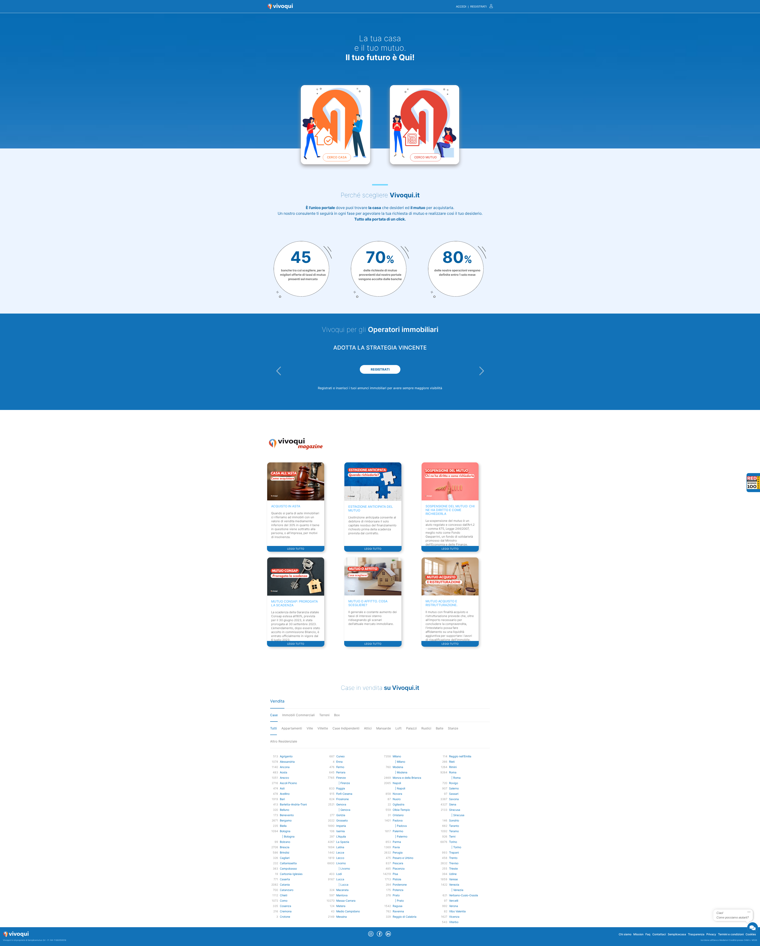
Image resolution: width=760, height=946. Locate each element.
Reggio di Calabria (404, 916)
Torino (453, 841)
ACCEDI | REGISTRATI (471, 6)
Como (283, 900)
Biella (283, 825)
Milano (397, 756)
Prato (396, 895)
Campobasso (288, 868)
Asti (282, 788)
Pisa (395, 874)
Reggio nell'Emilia (460, 756)
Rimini (453, 767)
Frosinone (342, 799)
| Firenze (343, 783)
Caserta (285, 879)
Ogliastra (398, 804)
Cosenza (285, 906)
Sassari (453, 793)
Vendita (277, 701)
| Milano (399, 761)
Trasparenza (696, 934)
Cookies (751, 934)
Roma (452, 772)
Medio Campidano (348, 911)
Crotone (285, 916)
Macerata (342, 890)
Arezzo (284, 777)
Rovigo (453, 783)
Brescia (284, 847)
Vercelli (453, 900)
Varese (453, 879)
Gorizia (340, 815)
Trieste (453, 868)
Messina (341, 916)
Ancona (285, 767)
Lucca (340, 879)
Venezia (454, 884)
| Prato (398, 900)
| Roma (455, 777)
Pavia (396, 847)
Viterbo (453, 922)
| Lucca (342, 884)
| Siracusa (456, 815)
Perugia (398, 852)
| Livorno (343, 868)
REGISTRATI (383, 369)
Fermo (340, 767)
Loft (398, 728)
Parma (397, 841)
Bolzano (285, 841)
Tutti (273, 728)
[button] (278, 370)
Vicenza (454, 916)
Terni (452, 836)
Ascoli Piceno (288, 783)
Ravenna (398, 911)
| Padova (400, 825)
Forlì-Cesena (344, 793)
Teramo (454, 831)
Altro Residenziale (283, 741)
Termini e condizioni (731, 934)
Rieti (452, 761)
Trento (453, 857)
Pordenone (400, 884)
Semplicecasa (677, 934)
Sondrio (454, 820)
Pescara (398, 863)
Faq (647, 934)
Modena (398, 767)
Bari (282, 799)
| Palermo (400, 836)
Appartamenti (291, 728)
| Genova (343, 809)
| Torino (455, 847)
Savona (454, 799)
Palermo (398, 831)
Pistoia (397, 879)
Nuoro (397, 799)
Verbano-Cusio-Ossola (463, 895)
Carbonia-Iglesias (291, 874)
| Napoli (399, 788)
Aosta (283, 772)
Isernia (340, 831)
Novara (397, 793)
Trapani (454, 852)
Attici (368, 728)
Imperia (341, 825)
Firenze (341, 777)
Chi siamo (625, 934)
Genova (341, 804)
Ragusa (397, 906)
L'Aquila (341, 836)
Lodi (339, 874)
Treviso (453, 863)
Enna (339, 761)
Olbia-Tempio (401, 809)
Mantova (342, 895)
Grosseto (342, 820)
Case (274, 715)
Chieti (283, 895)
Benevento (287, 815)
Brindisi (284, 852)
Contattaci (659, 934)
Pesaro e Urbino (403, 857)
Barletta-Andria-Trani (293, 804)
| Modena (400, 772)
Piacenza (399, 868)
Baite (439, 728)
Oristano (398, 815)
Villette (322, 728)
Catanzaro (286, 890)
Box (337, 715)
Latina (340, 847)
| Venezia (456, 890)
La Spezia (342, 841)
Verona (453, 906)
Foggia (340, 788)
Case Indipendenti (345, 728)
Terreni (324, 715)
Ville (310, 728)
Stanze (453, 728)
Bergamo (286, 820)
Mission (638, 934)
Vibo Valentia (457, 911)
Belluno (284, 809)
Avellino (285, 793)
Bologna (285, 831)
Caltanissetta (288, 863)
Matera (340, 906)
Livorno (341, 863)
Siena (452, 804)
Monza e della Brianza (407, 777)
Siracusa (454, 809)
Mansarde (383, 728)
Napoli (397, 783)
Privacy (711, 934)
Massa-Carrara (345, 900)
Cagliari (285, 857)
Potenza (398, 890)
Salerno (454, 788)
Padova (398, 820)
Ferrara (340, 772)
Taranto (454, 825)
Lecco (340, 857)
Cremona (286, 911)
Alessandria (287, 761)
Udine (453, 874)
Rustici (426, 728)
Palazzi (411, 728)
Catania (285, 884)
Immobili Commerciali (298, 715)
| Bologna (287, 836)
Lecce (340, 852)
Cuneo (340, 756)
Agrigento (286, 756)
